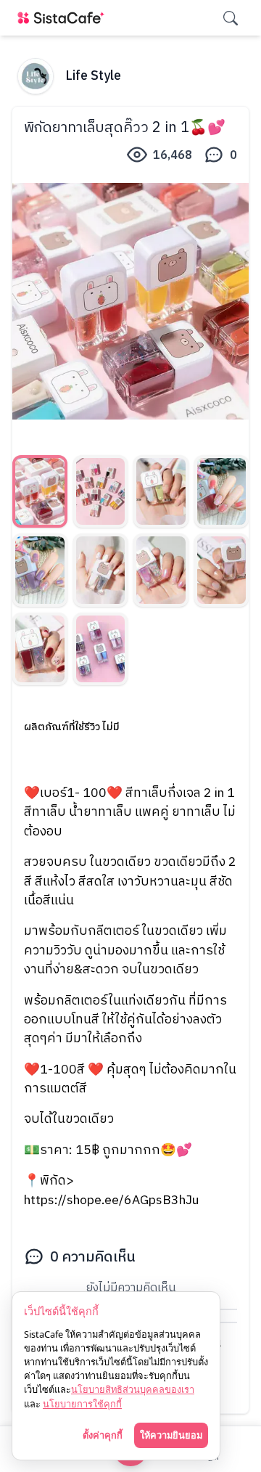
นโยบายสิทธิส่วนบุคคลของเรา (132, 1389)
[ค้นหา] (231, 18)
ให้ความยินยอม (171, 1435)
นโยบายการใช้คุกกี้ (82, 1403)
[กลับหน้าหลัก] (63, 18)
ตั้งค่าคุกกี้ (103, 1435)
